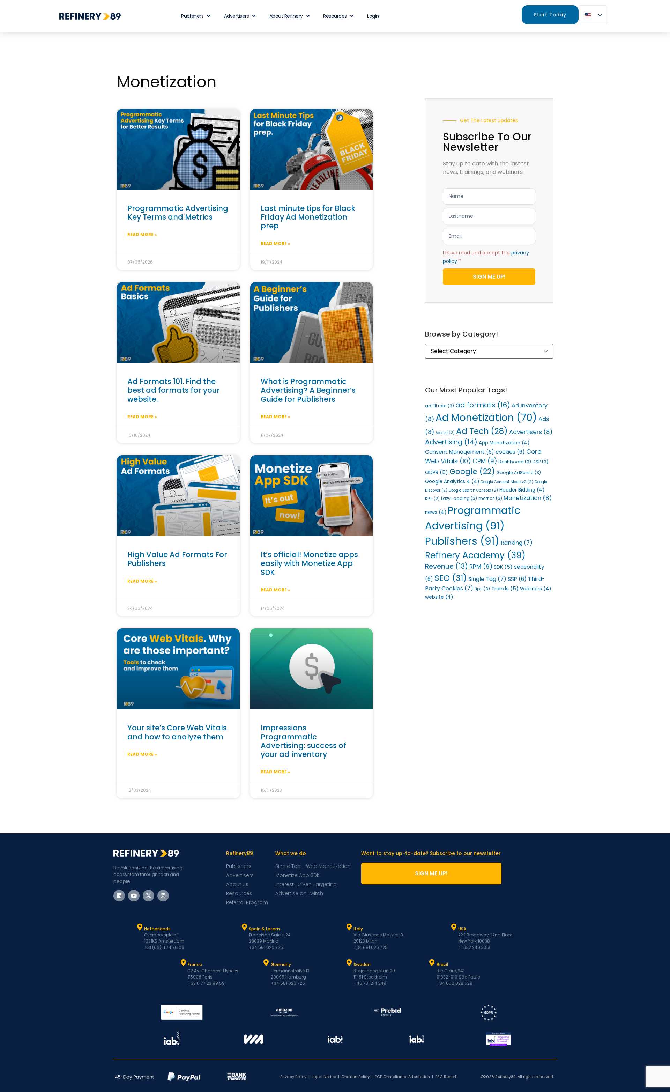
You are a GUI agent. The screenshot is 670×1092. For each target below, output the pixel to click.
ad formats (482, 405)
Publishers (462, 541)
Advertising (451, 442)
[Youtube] (134, 895)
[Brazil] (432, 962)
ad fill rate (439, 406)
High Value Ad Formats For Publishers (177, 558)
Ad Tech (482, 431)
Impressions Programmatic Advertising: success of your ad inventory (303, 741)
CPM (484, 461)
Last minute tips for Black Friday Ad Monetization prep (308, 217)
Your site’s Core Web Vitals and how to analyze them (177, 732)
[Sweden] (348, 962)
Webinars (535, 588)
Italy (358, 929)
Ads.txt (445, 432)
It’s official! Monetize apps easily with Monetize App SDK (309, 563)
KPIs (432, 498)
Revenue (446, 566)
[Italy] (348, 927)
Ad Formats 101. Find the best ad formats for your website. (173, 390)
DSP (540, 462)
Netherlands (157, 929)
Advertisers (236, 16)
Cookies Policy (355, 1076)
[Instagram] (163, 895)
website (439, 597)
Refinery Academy (475, 555)
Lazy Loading (459, 498)
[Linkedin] (119, 895)
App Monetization (504, 443)
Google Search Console (473, 490)
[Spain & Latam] (244, 927)
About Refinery (286, 16)
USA (462, 929)
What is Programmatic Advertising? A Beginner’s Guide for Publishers (308, 390)
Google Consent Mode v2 (507, 482)
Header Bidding (521, 490)
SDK (503, 566)
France (195, 964)
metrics (490, 498)
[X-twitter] (148, 895)
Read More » (142, 234)
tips (482, 589)
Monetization (528, 498)
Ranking (517, 543)
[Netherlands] (139, 927)
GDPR (436, 472)
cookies (510, 452)
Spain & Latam (264, 929)
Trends (505, 588)
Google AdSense (518, 472)
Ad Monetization (486, 418)
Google (472, 471)
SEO (450, 578)
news (435, 512)
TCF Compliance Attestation (402, 1076)
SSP (517, 579)
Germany (281, 964)
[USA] (453, 927)
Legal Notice (324, 1076)
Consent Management (459, 452)
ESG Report (445, 1076)
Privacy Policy (293, 1076)
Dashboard (514, 462)
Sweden (362, 964)
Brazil (442, 964)
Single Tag (487, 579)
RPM (480, 566)
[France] (183, 962)
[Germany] (266, 962)
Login (373, 16)
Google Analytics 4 (452, 481)
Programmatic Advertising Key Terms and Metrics (177, 212)
